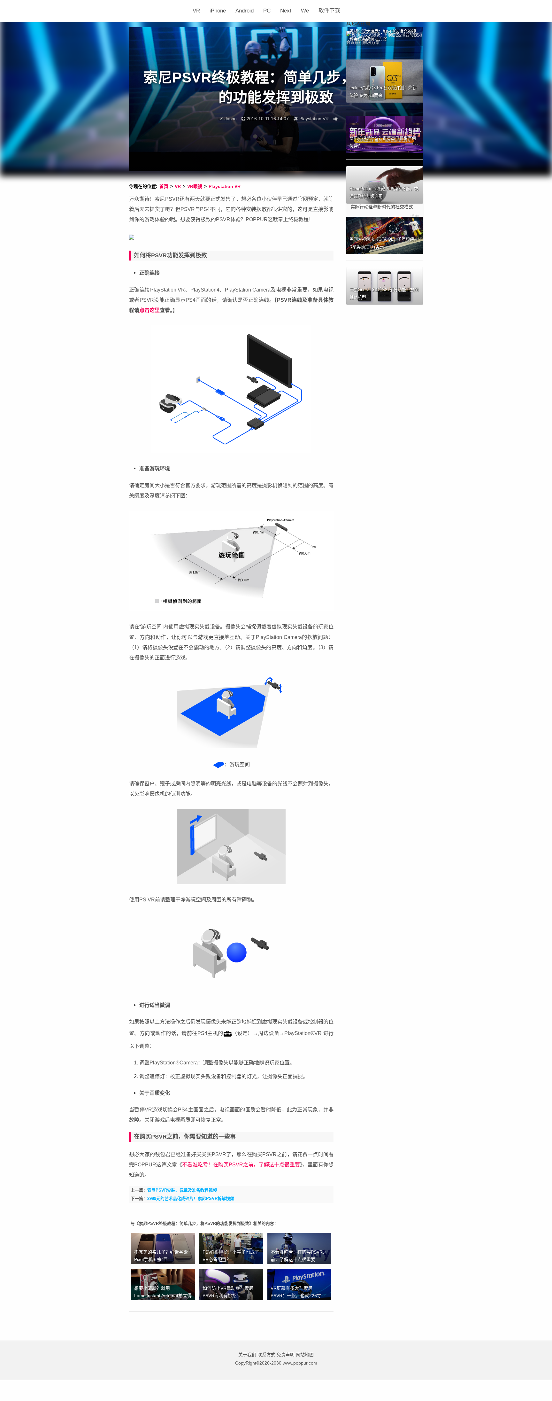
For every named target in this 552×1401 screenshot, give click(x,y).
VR (196, 11)
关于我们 (247, 1354)
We (305, 11)
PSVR (269, 1154)
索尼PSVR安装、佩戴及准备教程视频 (182, 1190)
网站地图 (305, 1354)
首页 (163, 186)
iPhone (218, 11)
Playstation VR (225, 186)
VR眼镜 (194, 186)
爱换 (158, 11)
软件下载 (329, 11)
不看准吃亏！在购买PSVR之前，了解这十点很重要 (241, 1164)
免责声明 (286, 1354)
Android (244, 11)
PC (267, 11)
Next (285, 11)
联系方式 (266, 1354)
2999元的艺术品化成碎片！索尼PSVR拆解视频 (190, 1198)
